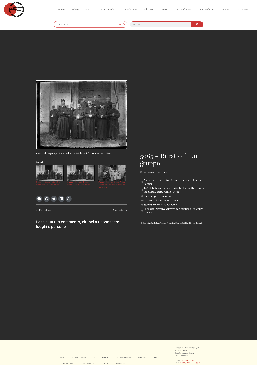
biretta (190, 188)
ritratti (159, 180)
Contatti (225, 9)
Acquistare (242, 9)
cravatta (200, 188)
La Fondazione (129, 9)
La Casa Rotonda (105, 9)
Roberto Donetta (80, 9)
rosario (168, 191)
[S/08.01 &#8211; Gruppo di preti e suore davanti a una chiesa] (50, 173)
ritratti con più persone (178, 180)
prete (159, 191)
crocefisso (149, 191)
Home (61, 9)
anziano (167, 188)
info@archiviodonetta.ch (190, 363)
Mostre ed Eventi (183, 9)
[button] (39, 199)
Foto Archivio (206, 9)
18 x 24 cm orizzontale (167, 200)
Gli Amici (149, 9)
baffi (175, 188)
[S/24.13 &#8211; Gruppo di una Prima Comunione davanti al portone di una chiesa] (112, 173)
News (164, 9)
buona (173, 204)
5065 (165, 171)
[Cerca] (197, 24)
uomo (176, 191)
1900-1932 (167, 196)
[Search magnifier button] (124, 24)
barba (182, 188)
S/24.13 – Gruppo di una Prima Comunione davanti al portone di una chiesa (111, 185)
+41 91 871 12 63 (188, 360)
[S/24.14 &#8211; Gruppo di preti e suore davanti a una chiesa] (81, 173)
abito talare (155, 188)
